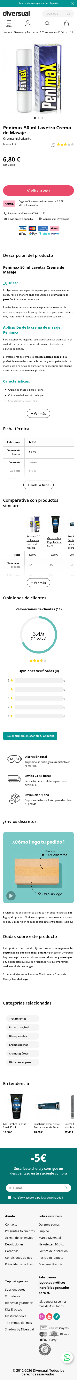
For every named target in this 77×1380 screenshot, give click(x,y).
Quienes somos (49, 1224)
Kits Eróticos (13, 1309)
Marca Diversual (50, 1238)
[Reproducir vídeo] (11, 895)
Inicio (7, 32)
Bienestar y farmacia (19, 1303)
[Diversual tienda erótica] (30, 13)
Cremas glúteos (19, 1053)
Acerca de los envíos (19, 1238)
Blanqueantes (18, 1036)
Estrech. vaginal (19, 1027)
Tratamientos (17, 1018)
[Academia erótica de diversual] (56, 1316)
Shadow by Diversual (19, 1329)
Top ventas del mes (18, 1323)
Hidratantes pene (20, 1062)
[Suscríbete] (66, 1189)
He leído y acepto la (37, 1197)
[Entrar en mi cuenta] (28, 23)
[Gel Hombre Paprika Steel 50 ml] (16, 1106)
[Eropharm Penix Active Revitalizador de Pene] (47, 1106)
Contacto (11, 1224)
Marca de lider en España (38, 3)
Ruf (34, 442)
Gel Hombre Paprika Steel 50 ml (14, 1125)
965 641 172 (38, 213)
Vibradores (12, 1296)
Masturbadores (15, 1316)
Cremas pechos (18, 1045)
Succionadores (15, 1289)
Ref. (5, 164)
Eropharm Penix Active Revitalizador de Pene (47, 1125)
